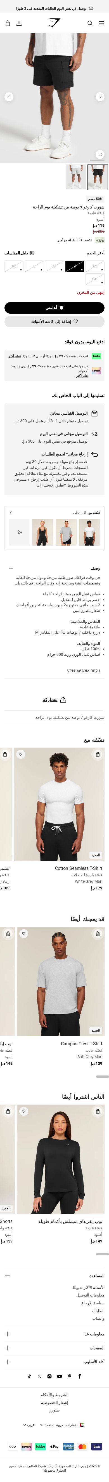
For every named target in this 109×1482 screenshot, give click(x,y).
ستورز (54, 1410)
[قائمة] (101, 23)
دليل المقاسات (16, 253)
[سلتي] (7, 23)
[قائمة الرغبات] (20, 754)
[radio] (97, 177)
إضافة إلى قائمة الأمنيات (51, 321)
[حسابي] (19, 23)
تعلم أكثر (14, 356)
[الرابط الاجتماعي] (79, 1376)
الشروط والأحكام (54, 1394)
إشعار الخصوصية (54, 1402)
